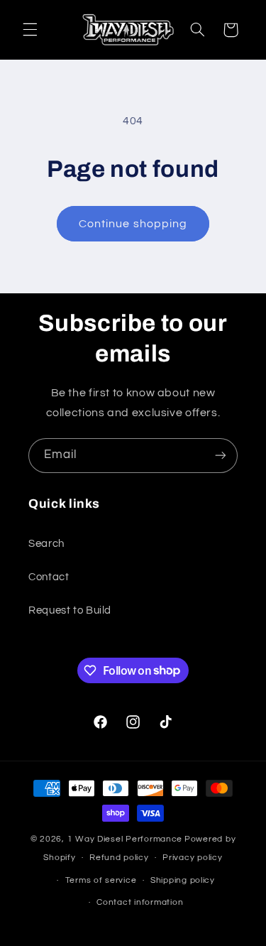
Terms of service (101, 880)
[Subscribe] (220, 455)
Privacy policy (192, 857)
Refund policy (119, 857)
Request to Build (69, 610)
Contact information (139, 902)
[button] (29, 29)
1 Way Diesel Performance (125, 839)
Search (46, 543)
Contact (48, 577)
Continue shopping (133, 223)
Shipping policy (182, 880)
